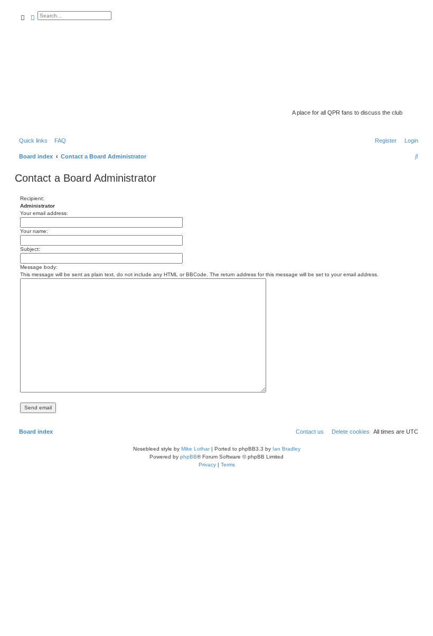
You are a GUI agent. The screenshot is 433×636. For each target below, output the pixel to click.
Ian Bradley (286, 449)
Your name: (34, 231)
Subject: (30, 249)
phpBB (188, 457)
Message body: (39, 267)
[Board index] (336, 98)
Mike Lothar (195, 449)
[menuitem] (58, 140)
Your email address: (44, 213)
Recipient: (32, 198)
